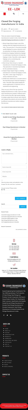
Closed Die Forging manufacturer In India (14, 107)
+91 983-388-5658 (14, 248)
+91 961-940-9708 (14, 246)
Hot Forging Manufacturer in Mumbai (10, 222)
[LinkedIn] (11, 315)
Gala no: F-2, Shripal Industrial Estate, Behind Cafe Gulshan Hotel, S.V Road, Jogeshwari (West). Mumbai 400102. (14, 272)
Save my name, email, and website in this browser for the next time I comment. (12, 183)
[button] (5, 14)
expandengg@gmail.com (14, 259)
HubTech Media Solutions (18, 406)
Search (3, 204)
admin (5, 29)
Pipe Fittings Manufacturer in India (9, 220)
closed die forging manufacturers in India (12, 40)
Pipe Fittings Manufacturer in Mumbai (14, 127)
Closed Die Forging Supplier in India (9, 218)
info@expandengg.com (14, 261)
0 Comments (18, 31)
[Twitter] (7, 315)
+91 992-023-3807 (14, 250)
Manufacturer (7, 31)
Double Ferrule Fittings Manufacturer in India (14, 118)
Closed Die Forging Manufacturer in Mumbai (14, 138)
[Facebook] (4, 315)
